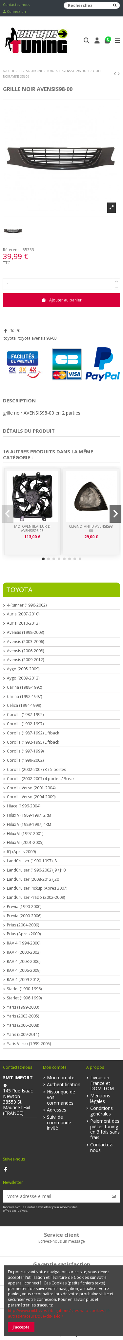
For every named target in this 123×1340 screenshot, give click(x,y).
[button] (43, 559)
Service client (61, 1234)
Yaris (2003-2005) (23, 1016)
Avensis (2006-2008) (25, 651)
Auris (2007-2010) (23, 614)
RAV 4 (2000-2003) (23, 952)
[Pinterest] (18, 330)
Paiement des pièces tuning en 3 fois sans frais (105, 1129)
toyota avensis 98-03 (37, 338)
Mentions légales (100, 1098)
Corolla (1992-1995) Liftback (33, 742)
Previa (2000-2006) (24, 916)
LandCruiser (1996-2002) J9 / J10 (36, 870)
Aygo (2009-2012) (23, 678)
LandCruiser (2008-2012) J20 (33, 879)
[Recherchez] (115, 5)
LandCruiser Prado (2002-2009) (36, 897)
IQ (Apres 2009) (21, 851)
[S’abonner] (114, 1196)
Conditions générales (101, 1111)
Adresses (56, 1110)
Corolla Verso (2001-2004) (31, 788)
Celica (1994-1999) (24, 705)
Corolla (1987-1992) (25, 714)
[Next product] (118, 74)
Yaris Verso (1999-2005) (29, 1043)
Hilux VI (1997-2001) (25, 833)
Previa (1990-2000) (24, 906)
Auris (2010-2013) (23, 623)
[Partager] (5, 330)
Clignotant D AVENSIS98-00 (91, 528)
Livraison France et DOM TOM (102, 1083)
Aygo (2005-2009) (23, 669)
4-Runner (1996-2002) (27, 605)
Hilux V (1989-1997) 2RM (29, 815)
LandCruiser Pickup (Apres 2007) (37, 888)
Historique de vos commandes (61, 1097)
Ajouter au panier (65, 300)
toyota (10, 338)
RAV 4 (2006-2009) (23, 970)
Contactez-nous (16, 4)
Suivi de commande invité (59, 1122)
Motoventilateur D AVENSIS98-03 (32, 528)
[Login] (97, 41)
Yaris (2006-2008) (23, 1025)
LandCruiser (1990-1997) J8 (32, 861)
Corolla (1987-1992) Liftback (33, 733)
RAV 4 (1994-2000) (23, 943)
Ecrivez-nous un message (61, 1241)
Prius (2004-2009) (23, 925)
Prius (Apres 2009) (24, 934)
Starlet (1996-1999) (24, 998)
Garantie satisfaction (61, 1264)
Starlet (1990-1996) (24, 989)
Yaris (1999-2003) (23, 1007)
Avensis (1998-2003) (25, 632)
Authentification (63, 1085)
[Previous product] (115, 74)
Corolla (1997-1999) (25, 751)
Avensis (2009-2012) (25, 659)
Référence (12, 249)
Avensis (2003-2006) (25, 641)
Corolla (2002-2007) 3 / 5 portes (36, 769)
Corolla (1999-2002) (25, 760)
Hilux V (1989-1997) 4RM (29, 824)
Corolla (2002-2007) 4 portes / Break (40, 778)
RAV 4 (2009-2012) (23, 979)
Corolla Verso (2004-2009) (31, 797)
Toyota (19, 589)
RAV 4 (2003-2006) (23, 961)
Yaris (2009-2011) (23, 1034)
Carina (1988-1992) (24, 687)
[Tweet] (12, 330)
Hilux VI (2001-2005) (25, 842)
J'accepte (21, 1327)
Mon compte (60, 1078)
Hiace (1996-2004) (23, 806)
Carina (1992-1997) (24, 696)
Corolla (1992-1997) (25, 724)
